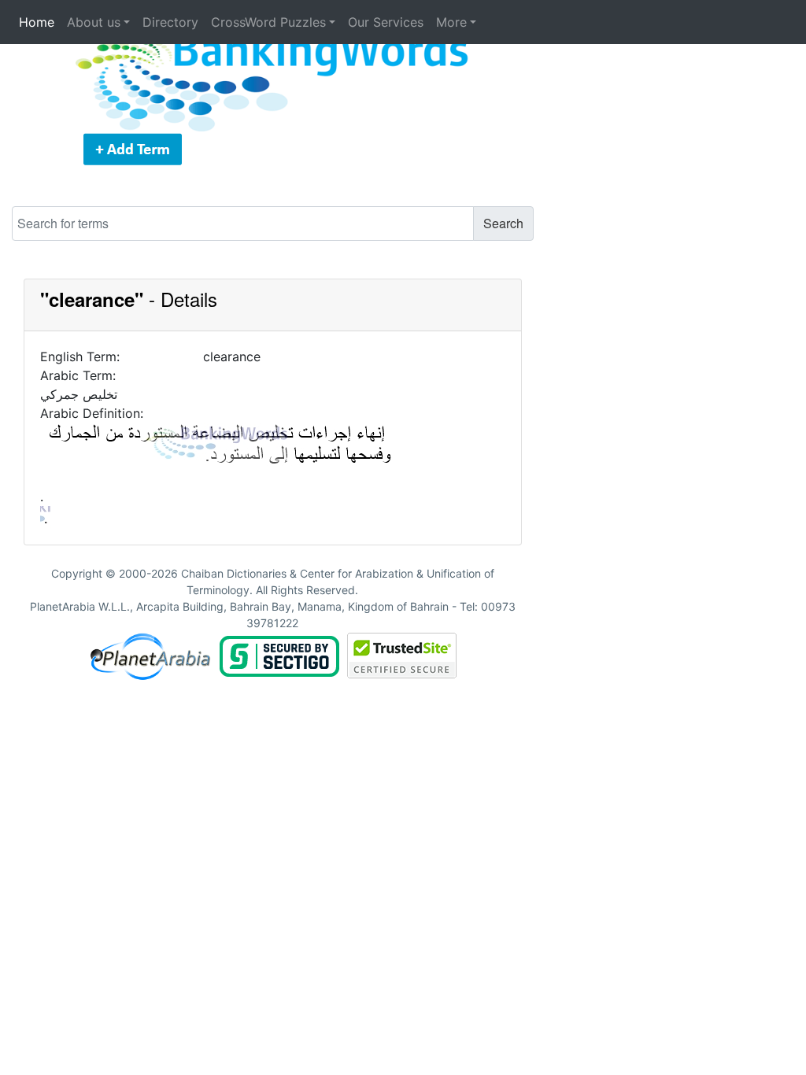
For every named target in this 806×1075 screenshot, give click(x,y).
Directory (170, 22)
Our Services (385, 22)
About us (93, 22)
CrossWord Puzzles (268, 22)
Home (36, 22)
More (451, 22)
